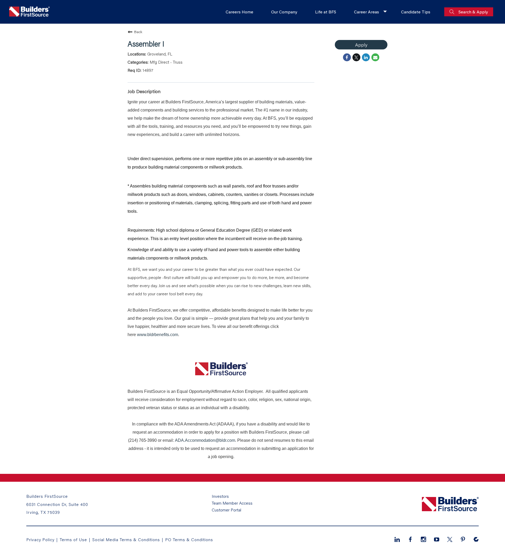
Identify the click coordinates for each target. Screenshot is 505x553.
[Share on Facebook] (347, 57)
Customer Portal (226, 510)
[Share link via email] (375, 57)
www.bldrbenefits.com (157, 334)
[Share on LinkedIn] (366, 57)
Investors (220, 496)
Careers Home (239, 11)
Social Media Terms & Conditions (126, 539)
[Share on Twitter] (356, 57)
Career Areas (366, 11)
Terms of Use (74, 539)
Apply (361, 45)
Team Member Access (232, 503)
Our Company (284, 11)
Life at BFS (325, 11)
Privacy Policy (40, 539)
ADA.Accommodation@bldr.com (205, 440)
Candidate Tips (415, 11)
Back (138, 31)
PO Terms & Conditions (189, 539)
